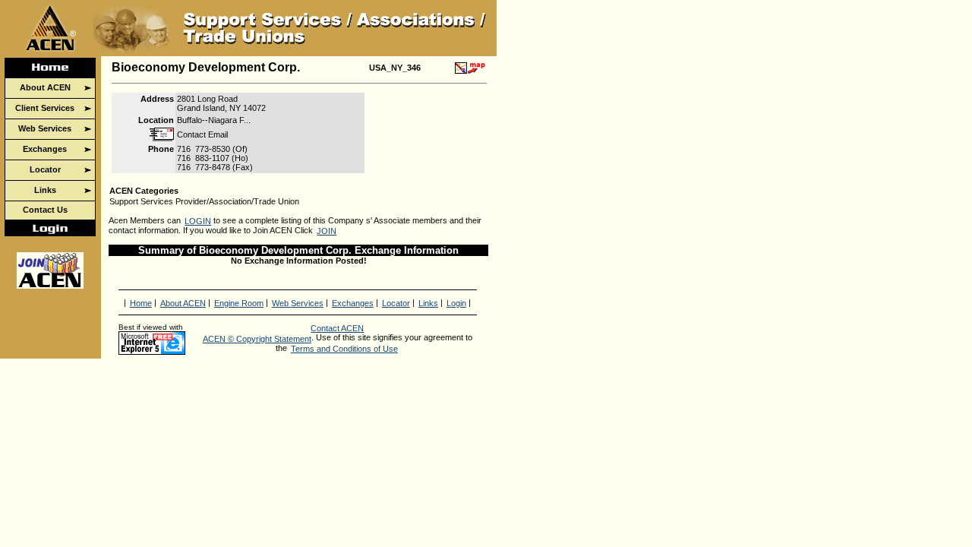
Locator (396, 303)
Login (456, 303)
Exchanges (353, 303)
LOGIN (198, 221)
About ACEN (183, 303)
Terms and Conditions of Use (344, 348)
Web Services (297, 303)
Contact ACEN (337, 328)
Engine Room (239, 303)
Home (141, 303)
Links (428, 303)
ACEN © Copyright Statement (257, 338)
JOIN (326, 231)
